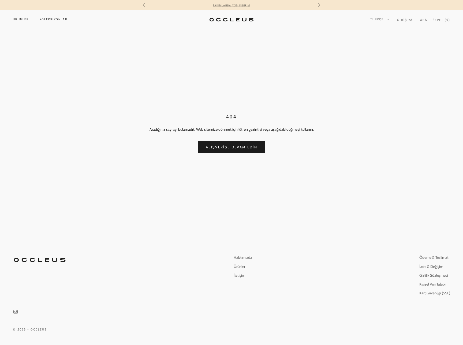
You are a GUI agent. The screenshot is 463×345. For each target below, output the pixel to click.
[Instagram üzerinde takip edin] (15, 311)
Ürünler (239, 266)
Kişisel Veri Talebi (432, 284)
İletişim (239, 275)
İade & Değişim (431, 266)
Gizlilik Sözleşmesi (433, 275)
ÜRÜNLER (21, 19)
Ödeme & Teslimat (434, 257)
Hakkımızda (243, 257)
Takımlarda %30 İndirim (231, 4)
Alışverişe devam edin (231, 147)
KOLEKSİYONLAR (54, 19)
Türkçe (377, 19)
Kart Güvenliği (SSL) (434, 293)
